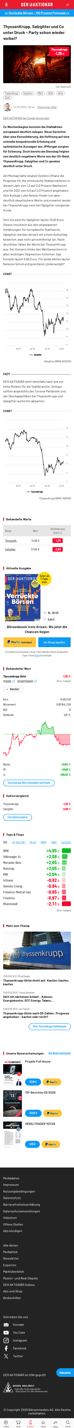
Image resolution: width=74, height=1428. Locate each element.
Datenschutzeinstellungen (21, 1211)
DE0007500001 (25, 681)
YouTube (19, 1332)
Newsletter (11, 1258)
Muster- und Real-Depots (20, 1278)
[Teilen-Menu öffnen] (56, 1423)
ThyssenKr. (11, 540)
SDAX (50, 93)
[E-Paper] (31, 1423)
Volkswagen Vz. (12, 857)
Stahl (7, 97)
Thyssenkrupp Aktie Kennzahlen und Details (28, 782)
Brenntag (8, 868)
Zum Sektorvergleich (17, 817)
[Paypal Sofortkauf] (52, 1082)
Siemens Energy (12, 886)
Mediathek (10, 1252)
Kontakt (18, 1324)
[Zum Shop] (18, 1423)
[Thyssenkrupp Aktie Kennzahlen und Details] (37, 739)
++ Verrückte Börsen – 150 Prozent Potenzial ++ (37, 13)
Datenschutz (12, 1198)
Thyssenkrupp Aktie (14, 676)
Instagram (20, 1340)
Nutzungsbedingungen (19, 1191)
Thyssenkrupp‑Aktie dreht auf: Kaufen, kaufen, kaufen (36, 982)
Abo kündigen (12, 1231)
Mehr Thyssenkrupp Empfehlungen (50, 1026)
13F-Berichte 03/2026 (40, 1092)
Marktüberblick (13, 1271)
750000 (7, 681)
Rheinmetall (10, 904)
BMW (6, 851)
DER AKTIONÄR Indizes (19, 1284)
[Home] (43, 1423)
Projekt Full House (38, 1061)
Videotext (10, 1217)
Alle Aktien (10, 1245)
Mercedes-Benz (12, 862)
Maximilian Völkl (47, 107)
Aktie (60, 93)
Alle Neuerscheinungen (60, 1053)
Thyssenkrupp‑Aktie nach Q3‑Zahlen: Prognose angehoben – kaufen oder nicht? (36, 1015)
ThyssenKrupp (11, 93)
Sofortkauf (26, 642)
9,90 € (32, 1144)
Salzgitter (28, 93)
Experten (9, 1265)
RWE (5, 874)
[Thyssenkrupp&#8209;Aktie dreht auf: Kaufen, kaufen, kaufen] (37, 951)
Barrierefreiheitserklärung (21, 1204)
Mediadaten (11, 1178)
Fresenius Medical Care (17, 892)
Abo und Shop (12, 1291)
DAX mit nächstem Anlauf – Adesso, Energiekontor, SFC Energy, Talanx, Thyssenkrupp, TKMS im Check (28, 998)
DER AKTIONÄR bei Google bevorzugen (26, 118)
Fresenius (9, 898)
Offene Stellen (13, 1224)
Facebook (19, 1348)
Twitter (18, 1356)
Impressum (11, 1184)
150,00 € (33, 1113)
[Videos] (6, 1423)
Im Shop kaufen (54, 642)
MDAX (40, 93)
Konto (37, 655)
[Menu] (69, 4)
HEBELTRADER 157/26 (40, 1123)
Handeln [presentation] (65, 1372)
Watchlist (14, 689)
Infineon (8, 880)
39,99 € (33, 1081)
